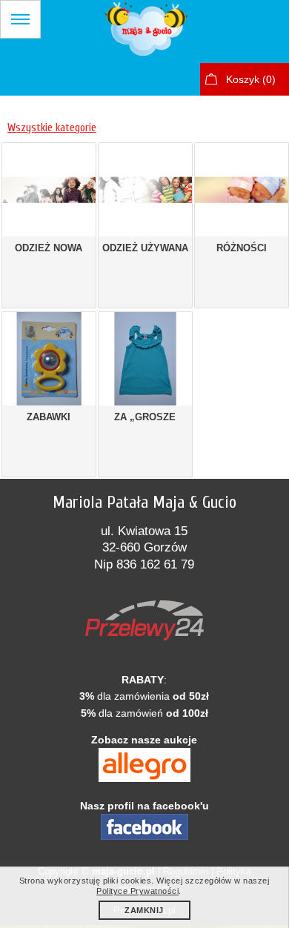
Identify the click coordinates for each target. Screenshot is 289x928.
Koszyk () (251, 79)
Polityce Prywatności (137, 890)
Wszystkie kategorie (51, 127)
